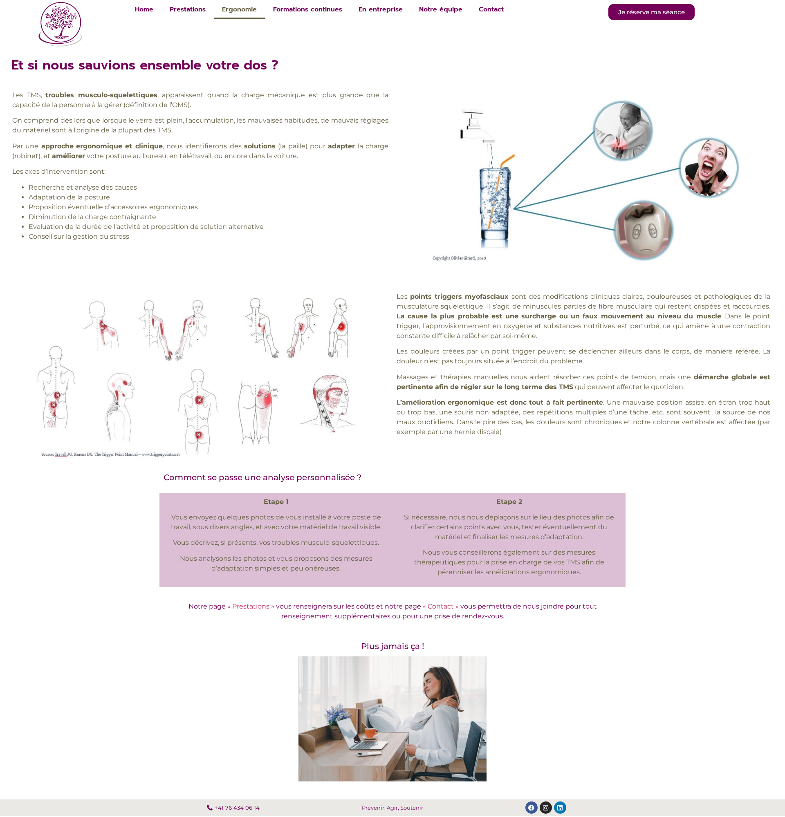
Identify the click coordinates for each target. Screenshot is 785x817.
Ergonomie (239, 9)
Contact (491, 9)
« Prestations (248, 606)
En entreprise (381, 9)
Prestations (188, 9)
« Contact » (441, 606)
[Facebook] (531, 807)
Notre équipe (440, 9)
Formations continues (307, 9)
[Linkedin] (560, 807)
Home (144, 9)
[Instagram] (546, 807)
